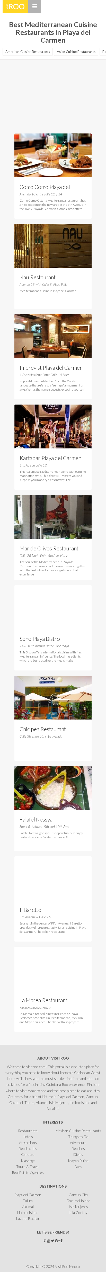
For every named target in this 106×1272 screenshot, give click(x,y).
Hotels (28, 1136)
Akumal (28, 1206)
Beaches (78, 1148)
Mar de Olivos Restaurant (49, 548)
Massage (28, 1160)
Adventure (78, 1142)
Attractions (28, 1142)
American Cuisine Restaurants (27, 52)
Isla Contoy (78, 1212)
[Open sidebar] (34, 6)
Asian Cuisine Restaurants (76, 52)
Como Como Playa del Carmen (45, 187)
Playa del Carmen (27, 1194)
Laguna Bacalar (28, 1218)
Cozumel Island (78, 1200)
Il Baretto (30, 909)
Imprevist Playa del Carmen (51, 367)
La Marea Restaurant (43, 1000)
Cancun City (78, 1194)
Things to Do (78, 1136)
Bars (78, 1166)
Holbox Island (27, 1212)
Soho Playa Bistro (40, 638)
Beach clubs (28, 1148)
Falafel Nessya (36, 819)
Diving (78, 1154)
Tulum (28, 1200)
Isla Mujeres (78, 1206)
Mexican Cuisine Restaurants (78, 1130)
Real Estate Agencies (28, 1172)
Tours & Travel (27, 1166)
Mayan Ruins (78, 1160)
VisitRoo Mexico (15, 6)
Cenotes (27, 1154)
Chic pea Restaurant (43, 729)
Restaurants (28, 1130)
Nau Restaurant (38, 277)
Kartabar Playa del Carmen (50, 458)
